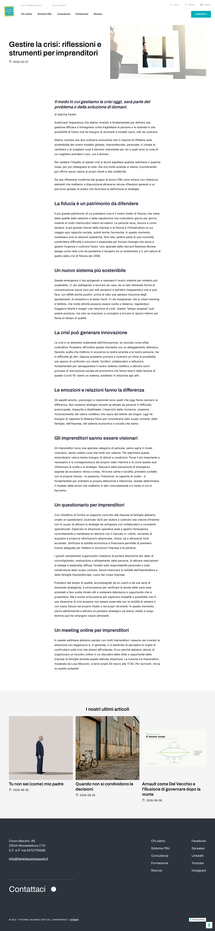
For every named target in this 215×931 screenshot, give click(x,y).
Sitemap (74, 919)
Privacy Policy (198, 919)
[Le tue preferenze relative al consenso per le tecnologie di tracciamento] (209, 925)
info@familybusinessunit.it (28, 859)
